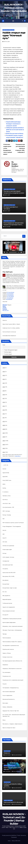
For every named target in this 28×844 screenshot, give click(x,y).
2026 (4, 367)
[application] (14, 247)
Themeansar (14, 837)
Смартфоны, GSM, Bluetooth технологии (12, 668)
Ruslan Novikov (14, 165)
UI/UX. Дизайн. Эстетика (8, 557)
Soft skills (5, 541)
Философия (5, 703)
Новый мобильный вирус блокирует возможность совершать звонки (13, 123)
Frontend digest (8, 354)
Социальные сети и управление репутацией (13, 680)
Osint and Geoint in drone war (9, 331)
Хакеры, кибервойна (7, 706)
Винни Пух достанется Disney (14, 133)
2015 (4, 406)
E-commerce (5, 491)
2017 (4, 398)
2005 (4, 440)
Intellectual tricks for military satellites (11, 328)
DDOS (4, 484)
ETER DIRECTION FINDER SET (9, 335)
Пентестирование (7, 637)
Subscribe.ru (17, 456)
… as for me (5, 465)
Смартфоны (5, 664)
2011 (4, 417)
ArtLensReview (10, 295)
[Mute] (21, 252)
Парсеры (5, 634)
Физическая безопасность (9, 699)
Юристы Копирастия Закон (9, 727)
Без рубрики (5, 580)
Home (9, 840)
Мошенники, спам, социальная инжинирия (12, 626)
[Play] (4, 252)
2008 (4, 429)
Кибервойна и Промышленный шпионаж (12, 618)
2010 (4, 421)
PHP (3, 518)
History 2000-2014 (16, 840)
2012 (4, 413)
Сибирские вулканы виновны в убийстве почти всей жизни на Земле (15, 129)
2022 (4, 379)
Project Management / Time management (12, 526)
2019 (4, 390)
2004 (4, 444)
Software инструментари (8, 545)
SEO (4, 534)
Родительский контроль (8, 649)
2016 (4, 402)
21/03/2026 (8, 771)
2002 (4, 452)
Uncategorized (6, 561)
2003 (4, 448)
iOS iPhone (5, 499)
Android (4, 468)
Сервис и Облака (7, 653)
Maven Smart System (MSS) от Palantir (11, 324)
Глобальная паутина (7, 603)
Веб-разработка (6, 595)
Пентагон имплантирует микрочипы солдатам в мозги (13, 192)
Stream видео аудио (7, 549)
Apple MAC (5, 476)
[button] (22, 20)
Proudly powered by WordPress (9, 835)
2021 (4, 383)
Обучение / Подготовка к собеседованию (12, 630)
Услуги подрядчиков (7, 695)
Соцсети (5, 683)
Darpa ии (5, 320)
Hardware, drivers (7, 495)
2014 (4, 410)
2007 (4, 433)
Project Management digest (10, 350)
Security (4, 530)
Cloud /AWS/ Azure (7, 480)
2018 (4, 394)
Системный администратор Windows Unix (12, 660)
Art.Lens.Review (10, 292)
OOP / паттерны (6, 511)
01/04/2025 (8, 804)
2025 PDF (6, 310)
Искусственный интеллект (9, 610)
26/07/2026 (8, 755)
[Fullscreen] (23, 252)
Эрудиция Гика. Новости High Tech (11, 710)
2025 (4, 371)
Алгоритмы (5, 568)
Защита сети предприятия (9, 607)
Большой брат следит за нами (10, 587)
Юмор (4, 720)
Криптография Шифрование (9, 622)
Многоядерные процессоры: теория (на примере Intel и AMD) (13, 224)
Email (4, 345)
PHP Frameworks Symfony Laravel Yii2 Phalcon (13, 522)
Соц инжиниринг (6, 672)
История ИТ (5, 614)
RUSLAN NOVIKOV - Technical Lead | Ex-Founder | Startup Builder (14, 7)
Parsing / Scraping (7, 515)
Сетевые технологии (7, 657)
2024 (4, 375)
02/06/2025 (8, 787)
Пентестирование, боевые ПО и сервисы (12, 641)
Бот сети (5, 591)
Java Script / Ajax (7, 503)
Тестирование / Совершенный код (11, 687)
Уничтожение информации (9, 691)
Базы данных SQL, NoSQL (8, 576)
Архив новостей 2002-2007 (8, 29)
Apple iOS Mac (6, 472)
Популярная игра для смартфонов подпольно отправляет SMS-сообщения (20, 148)
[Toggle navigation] (13, 21)
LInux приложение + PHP (8, 507)
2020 (4, 386)
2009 (4, 425)
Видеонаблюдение (7, 599)
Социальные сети (7, 676)
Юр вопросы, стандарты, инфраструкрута (12, 723)
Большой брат (6, 584)
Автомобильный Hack (8, 564)
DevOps (4, 488)
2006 (4, 436)
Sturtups (4, 553)
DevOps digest (7, 352)
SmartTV (4, 538)
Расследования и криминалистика (11, 645)
